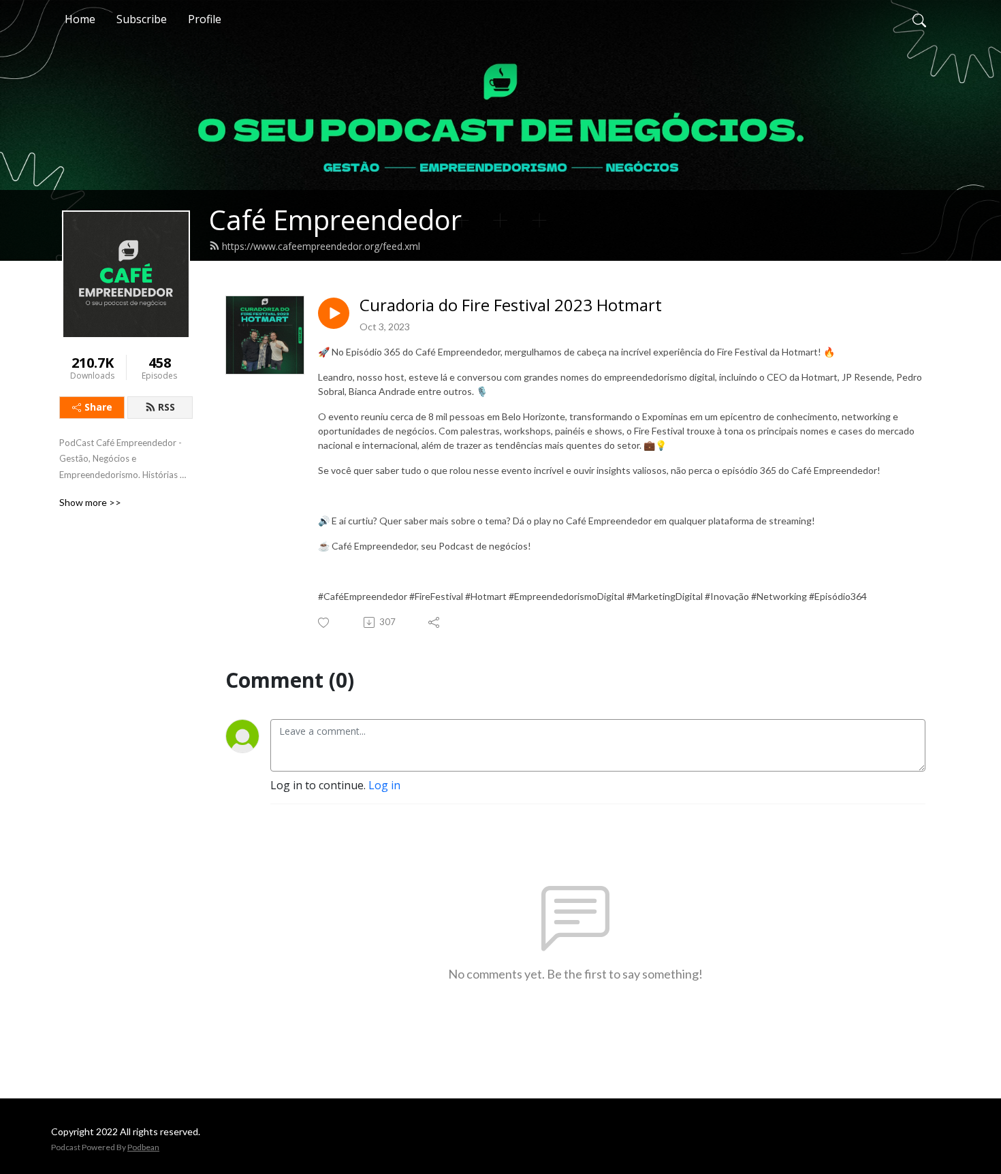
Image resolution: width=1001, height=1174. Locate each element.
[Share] (435, 622)
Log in (384, 785)
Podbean (143, 1147)
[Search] (919, 19)
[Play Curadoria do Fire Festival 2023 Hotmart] (333, 313)
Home (80, 19)
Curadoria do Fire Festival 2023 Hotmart (511, 305)
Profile (204, 19)
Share (98, 406)
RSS (166, 406)
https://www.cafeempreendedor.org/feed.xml (321, 246)
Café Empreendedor (335, 219)
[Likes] (324, 623)
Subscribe (141, 19)
